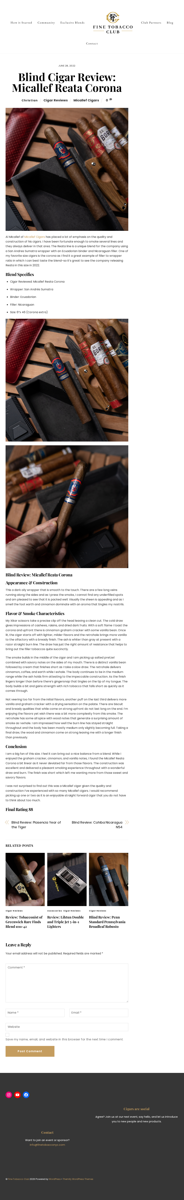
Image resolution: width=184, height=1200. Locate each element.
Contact (92, 43)
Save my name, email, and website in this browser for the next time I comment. (64, 1039)
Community (46, 22)
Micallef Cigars (86, 100)
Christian (30, 100)
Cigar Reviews (55, 100)
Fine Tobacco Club (18, 1179)
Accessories (54, 910)
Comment (16, 967)
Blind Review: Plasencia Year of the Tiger (36, 824)
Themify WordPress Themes (78, 1179)
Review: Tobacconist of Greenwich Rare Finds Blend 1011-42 (24, 922)
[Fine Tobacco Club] (112, 23)
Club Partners (151, 22)
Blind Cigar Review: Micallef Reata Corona (67, 82)
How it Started (21, 22)
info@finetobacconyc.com (47, 1145)
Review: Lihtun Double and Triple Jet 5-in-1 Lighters (65, 922)
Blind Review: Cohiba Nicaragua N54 (97, 824)
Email (77, 1013)
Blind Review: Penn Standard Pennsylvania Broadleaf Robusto (107, 922)
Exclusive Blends (72, 22)
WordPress (55, 1179)
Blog (170, 22)
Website (14, 1027)
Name (13, 1013)
